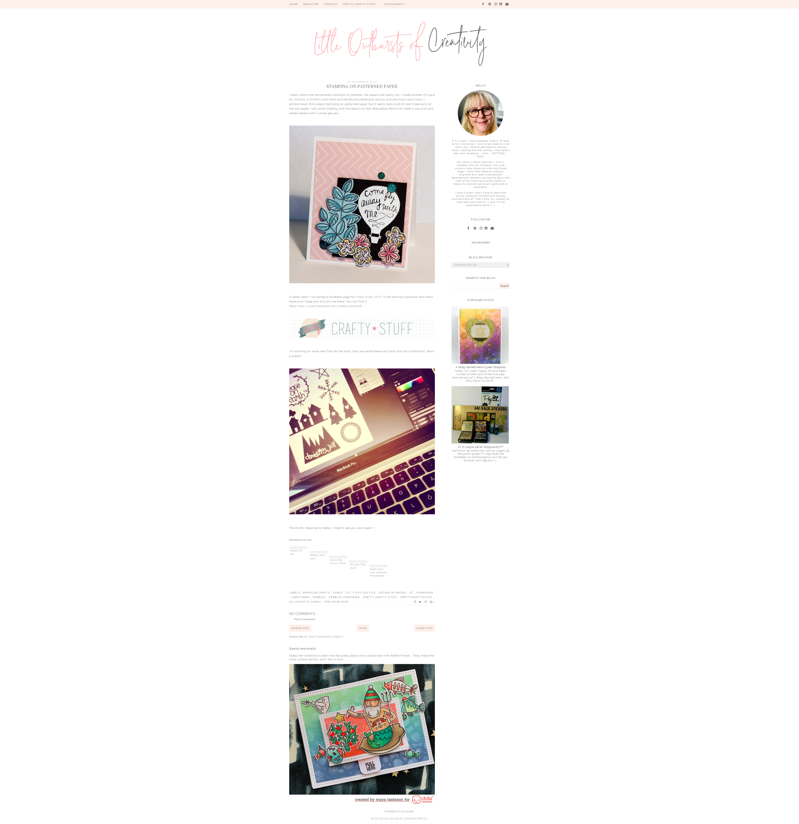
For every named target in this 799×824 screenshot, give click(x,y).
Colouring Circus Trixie (338, 562)
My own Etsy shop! (358, 566)
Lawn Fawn (301, 597)
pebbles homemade (345, 597)
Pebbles (320, 597)
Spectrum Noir (336, 602)
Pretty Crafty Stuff (380, 597)
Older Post (424, 628)
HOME (293, 4)
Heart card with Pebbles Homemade (378, 572)
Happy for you (296, 552)
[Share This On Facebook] (415, 602)
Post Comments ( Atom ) (326, 636)
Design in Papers (393, 592)
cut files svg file (361, 592)
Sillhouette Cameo (305, 602)
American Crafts (317, 592)
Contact (331, 4)
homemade (425, 592)
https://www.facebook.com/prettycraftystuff (329, 306)
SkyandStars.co (415, 818)
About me (311, 4)
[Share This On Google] (432, 602)
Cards (338, 592)
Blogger (408, 811)
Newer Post (300, 628)
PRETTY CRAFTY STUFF (359, 4)
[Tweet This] (420, 602)
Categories (394, 4)
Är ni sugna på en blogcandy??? (481, 446)
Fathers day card (317, 557)
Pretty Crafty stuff (368, 296)
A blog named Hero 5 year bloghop (481, 367)
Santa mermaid (302, 648)
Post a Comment (304, 619)
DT (411, 592)
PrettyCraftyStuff (417, 597)
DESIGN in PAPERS (307, 99)
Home (363, 628)
